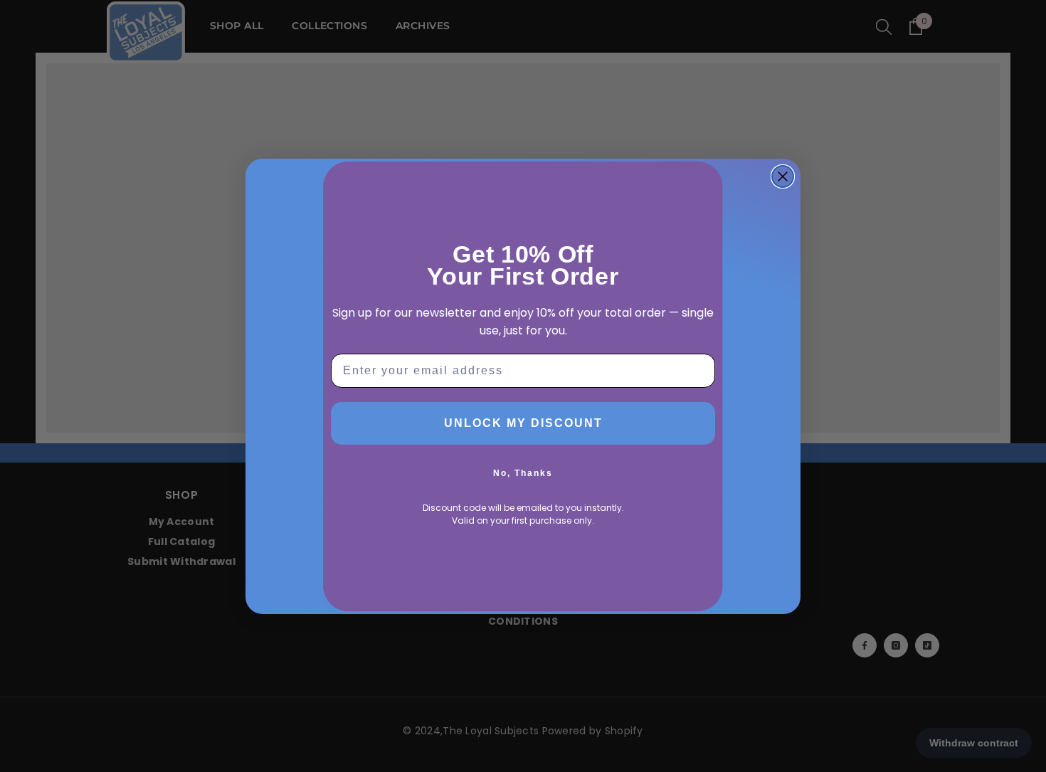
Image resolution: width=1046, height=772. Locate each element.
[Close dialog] (782, 176)
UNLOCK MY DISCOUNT (523, 423)
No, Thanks (523, 473)
